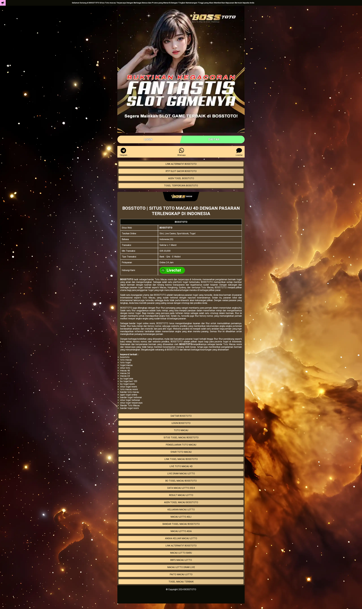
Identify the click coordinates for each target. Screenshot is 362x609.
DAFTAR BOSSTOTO (181, 416)
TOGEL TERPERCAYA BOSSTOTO (181, 185)
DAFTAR (213, 139)
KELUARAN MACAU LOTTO (181, 509)
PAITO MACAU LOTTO (181, 574)
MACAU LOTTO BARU (181, 552)
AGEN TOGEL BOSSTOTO (181, 178)
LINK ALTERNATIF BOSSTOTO (181, 164)
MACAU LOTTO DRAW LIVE (181, 567)
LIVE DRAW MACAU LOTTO (181, 473)
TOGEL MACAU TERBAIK (181, 581)
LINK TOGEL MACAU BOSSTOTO (181, 459)
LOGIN (148, 139)
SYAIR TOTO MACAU (181, 452)
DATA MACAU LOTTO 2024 (181, 488)
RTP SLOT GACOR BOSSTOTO (181, 171)
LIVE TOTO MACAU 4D (181, 466)
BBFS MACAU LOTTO (181, 560)
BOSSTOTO (166, 227)
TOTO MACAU (181, 430)
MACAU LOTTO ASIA (181, 531)
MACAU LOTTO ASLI (181, 516)
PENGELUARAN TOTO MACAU (181, 444)
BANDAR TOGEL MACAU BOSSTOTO (181, 524)
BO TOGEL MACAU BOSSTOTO (181, 480)
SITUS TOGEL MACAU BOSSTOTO (181, 437)
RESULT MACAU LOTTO (181, 495)
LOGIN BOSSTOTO (181, 423)
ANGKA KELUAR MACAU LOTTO (181, 538)
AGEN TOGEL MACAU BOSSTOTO (181, 502)
